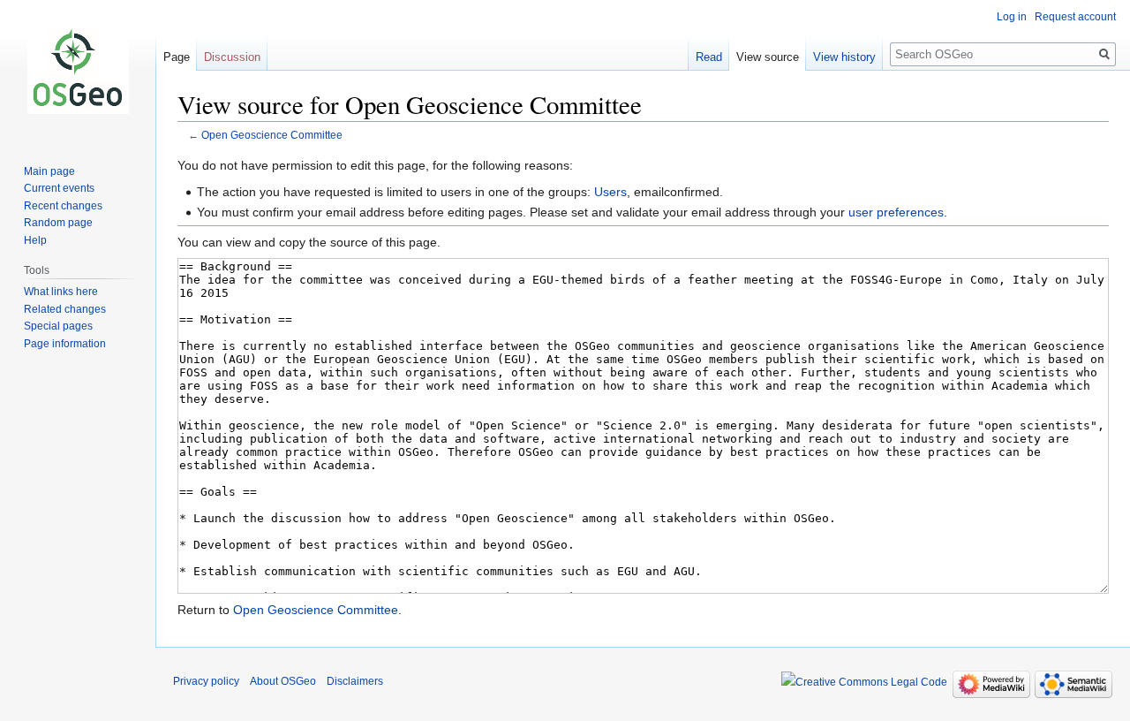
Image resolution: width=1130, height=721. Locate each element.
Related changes (65, 309)
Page (176, 57)
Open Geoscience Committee (272, 134)
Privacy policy (206, 681)
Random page (58, 222)
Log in (1012, 17)
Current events (59, 188)
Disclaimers (355, 681)
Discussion (232, 57)
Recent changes (63, 206)
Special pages (58, 326)
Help (35, 240)
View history (844, 57)
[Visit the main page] (77, 70)
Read (709, 57)
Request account (1075, 17)
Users (610, 192)
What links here (61, 291)
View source (767, 57)
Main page (49, 171)
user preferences (896, 212)
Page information (65, 344)
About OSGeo (283, 681)
